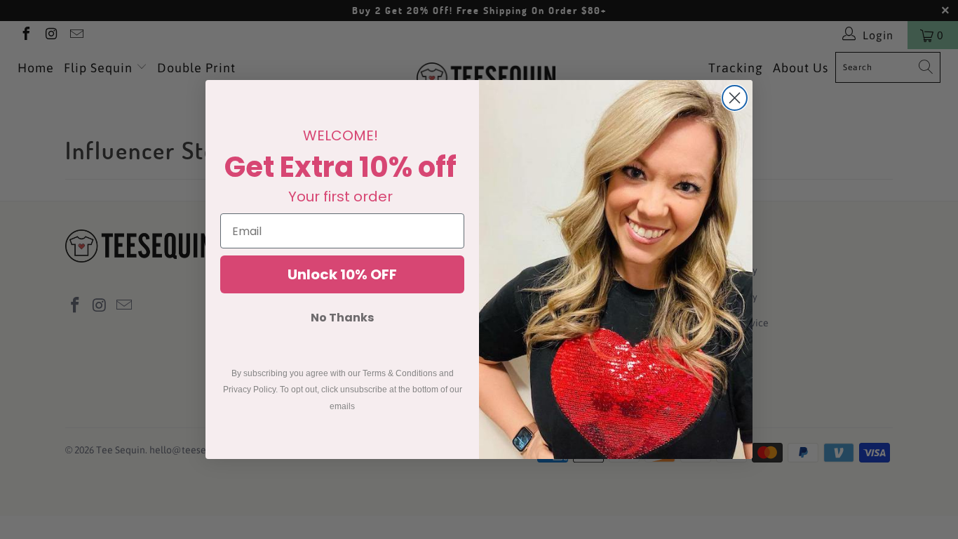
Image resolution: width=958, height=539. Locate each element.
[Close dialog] (734, 98)
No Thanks (342, 318)
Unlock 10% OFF (342, 274)
